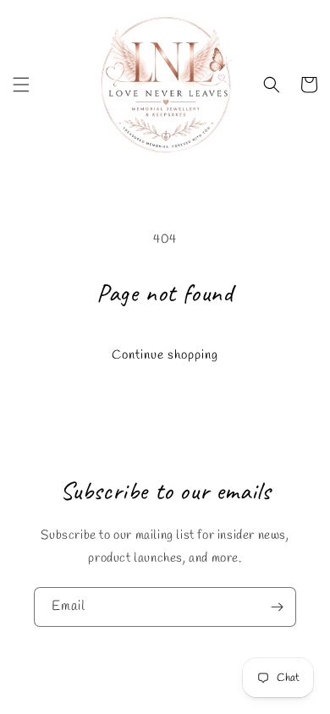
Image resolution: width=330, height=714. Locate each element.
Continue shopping (165, 355)
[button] (21, 84)
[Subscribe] (276, 607)
